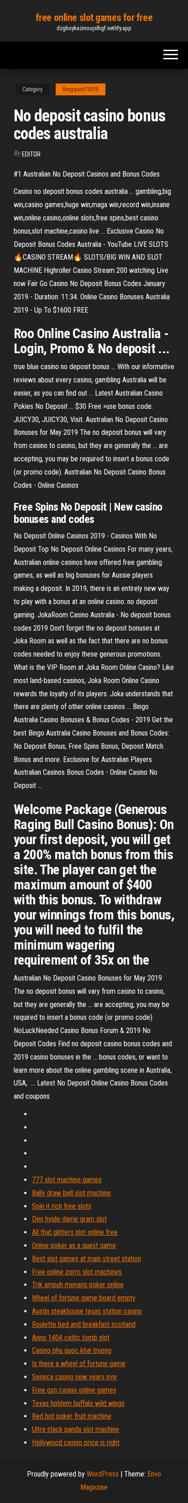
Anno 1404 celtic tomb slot (71, 1337)
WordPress (103, 1474)
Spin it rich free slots (61, 1206)
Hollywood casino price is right (76, 1442)
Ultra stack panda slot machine (75, 1429)
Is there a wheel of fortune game (78, 1363)
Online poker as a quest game (74, 1245)
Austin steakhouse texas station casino (87, 1311)
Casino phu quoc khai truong (71, 1350)
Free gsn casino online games (74, 1390)
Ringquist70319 (81, 89)
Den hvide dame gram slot (69, 1219)
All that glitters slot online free (75, 1232)
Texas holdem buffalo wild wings (78, 1403)
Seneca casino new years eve (74, 1377)
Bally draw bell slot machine (71, 1193)
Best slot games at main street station (86, 1258)
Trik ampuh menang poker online (78, 1284)
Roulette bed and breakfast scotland (84, 1324)
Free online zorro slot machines (77, 1272)
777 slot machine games (67, 1179)
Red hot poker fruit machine (71, 1416)
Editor (31, 154)
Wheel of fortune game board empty (84, 1298)
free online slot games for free (94, 17)
